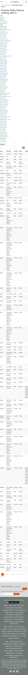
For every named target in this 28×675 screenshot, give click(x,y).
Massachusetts (21, 629)
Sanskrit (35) (3, 115)
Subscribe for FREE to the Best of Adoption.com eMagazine (12, 591)
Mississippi (10, 631)
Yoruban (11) (3, 141)
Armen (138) (3, 37)
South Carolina (13, 635)
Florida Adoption (9, 614)
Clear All (2, 17)
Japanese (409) (4, 87)
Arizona (16, 626)
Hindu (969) (3, 77)
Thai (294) (2, 129)
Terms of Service (5, 665)
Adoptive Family (8, 617)
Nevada (5, 633)
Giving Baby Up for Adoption (18, 643)
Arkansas (21, 626)
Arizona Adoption (9, 607)
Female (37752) (4, 21)
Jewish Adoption (9, 655)
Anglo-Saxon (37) (4, 32)
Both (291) (2, 20)
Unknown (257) (3, 135)
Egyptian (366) (3, 60)
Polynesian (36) (4, 110)
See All (24, 588)
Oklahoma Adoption (9, 612)
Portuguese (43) (4, 112)
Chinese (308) (3, 53)
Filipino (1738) (3, 63)
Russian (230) (3, 113)
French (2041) (3, 67)
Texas (20, 635)
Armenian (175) (3, 39)
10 (23, 574)
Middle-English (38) (4, 93)
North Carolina (11, 633)
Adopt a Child (12, 605)
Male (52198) (3, 23)
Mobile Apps (14, 602)
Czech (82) (2, 54)
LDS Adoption (18, 653)
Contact (10, 600)
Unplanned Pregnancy (19, 610)
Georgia (15, 629)
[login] (26, 1)
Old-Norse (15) (3, 105)
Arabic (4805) (3, 34)
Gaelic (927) (3, 68)
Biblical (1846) (3, 46)
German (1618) (3, 70)
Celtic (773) (3, 51)
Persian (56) (3, 107)
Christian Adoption (18, 619)
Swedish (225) (3, 126)
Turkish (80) (3, 130)
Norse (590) (3, 98)
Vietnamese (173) (4, 136)
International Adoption (8, 621)
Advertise (16, 600)
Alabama (10, 626)
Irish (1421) (2, 82)
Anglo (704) (3, 31)
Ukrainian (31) (3, 133)
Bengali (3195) (3, 45)
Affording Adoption (19, 621)
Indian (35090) (3, 80)
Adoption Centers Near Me (15, 641)
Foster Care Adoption (8, 610)
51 (3, 576)
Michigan (4, 631)
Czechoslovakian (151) (5, 56)
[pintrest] (17, 671)
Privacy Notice (13, 665)
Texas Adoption (19, 612)
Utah (24, 635)
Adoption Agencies (13, 657)
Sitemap (21, 600)
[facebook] (11, 671)
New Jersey (17, 631)
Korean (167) (3, 88)
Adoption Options (18, 646)
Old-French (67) (4, 102)
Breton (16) (2, 48)
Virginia (10, 638)
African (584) (3, 28)
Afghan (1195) (3, 26)
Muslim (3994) (3, 94)
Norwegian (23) (3, 99)
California (4, 629)
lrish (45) (2, 91)
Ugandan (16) (3, 132)
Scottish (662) (3, 118)
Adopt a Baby (20, 605)
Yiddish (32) (3, 139)
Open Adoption (18, 607)
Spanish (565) (3, 122)
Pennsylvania (5, 635)
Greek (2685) (3, 71)
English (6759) (3, 62)
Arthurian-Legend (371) (5, 40)
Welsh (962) (3, 138)
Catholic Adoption (10, 653)
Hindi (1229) (3, 76)
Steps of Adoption (8, 650)
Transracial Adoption (18, 617)
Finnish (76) (3, 65)
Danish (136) (3, 57)
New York (23, 631)
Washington (16, 638)
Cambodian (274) (4, 49)
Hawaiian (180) (3, 73)
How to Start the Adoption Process (14, 648)
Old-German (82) (4, 104)
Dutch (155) (3, 59)
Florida (10, 629)
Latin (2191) (3, 90)
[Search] (24, 1)
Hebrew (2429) (3, 74)
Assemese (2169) (4, 42)
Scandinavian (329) (4, 116)
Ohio (17, 633)
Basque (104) (3, 43)
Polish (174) (3, 108)
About (5, 600)
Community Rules (22, 665)
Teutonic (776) (3, 127)
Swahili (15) (3, 124)
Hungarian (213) (4, 79)
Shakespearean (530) (5, 119)
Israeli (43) (2, 84)
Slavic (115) (3, 121)
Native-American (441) (5, 96)
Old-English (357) (4, 101)
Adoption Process (18, 655)
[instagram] (14, 671)
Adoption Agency (9, 619)
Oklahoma (22, 633)
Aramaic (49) (3, 35)
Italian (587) (3, 85)
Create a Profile (17, 586)
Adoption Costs (18, 614)
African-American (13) (5, 29)
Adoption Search (14, 623)
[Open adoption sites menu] (5, 1)
